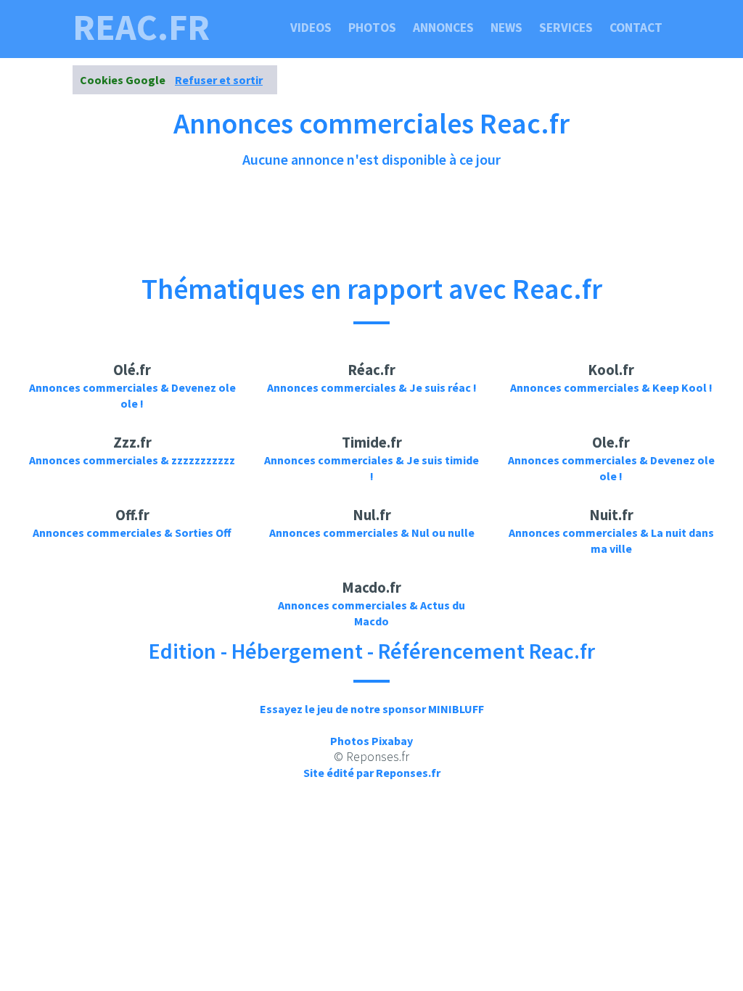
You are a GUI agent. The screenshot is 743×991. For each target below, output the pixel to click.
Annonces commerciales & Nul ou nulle (372, 532)
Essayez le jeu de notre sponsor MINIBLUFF (372, 709)
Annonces (443, 28)
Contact (635, 28)
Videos (311, 28)
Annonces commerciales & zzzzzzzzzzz (132, 460)
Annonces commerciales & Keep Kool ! (611, 387)
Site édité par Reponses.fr (371, 772)
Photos (372, 28)
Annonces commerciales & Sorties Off (132, 532)
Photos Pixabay (371, 740)
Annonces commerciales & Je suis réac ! (372, 387)
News (506, 28)
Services (566, 28)
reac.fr (141, 27)
